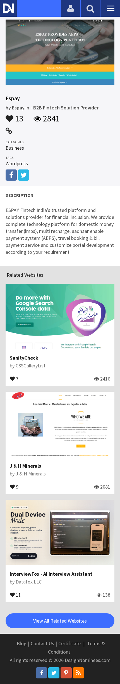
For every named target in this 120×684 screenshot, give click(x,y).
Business (15, 148)
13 (18, 116)
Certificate (69, 643)
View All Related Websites (60, 621)
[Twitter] (53, 672)
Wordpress (17, 163)
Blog (22, 643)
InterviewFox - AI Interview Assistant (51, 574)
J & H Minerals (25, 466)
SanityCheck (24, 358)
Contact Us (42, 643)
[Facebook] (41, 672)
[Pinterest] (66, 672)
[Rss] (78, 672)
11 (18, 594)
